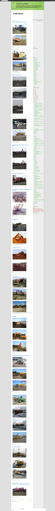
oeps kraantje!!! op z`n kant (16, 247)
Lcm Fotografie (35, 59)
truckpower (35, 73)
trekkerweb (35, 77)
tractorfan (35, 80)
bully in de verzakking (36, 169)
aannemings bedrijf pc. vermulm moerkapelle (39, 129)
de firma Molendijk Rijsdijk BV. (37, 194)
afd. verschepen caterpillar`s (16, 446)
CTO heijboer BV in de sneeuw (37, 195)
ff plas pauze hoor (36, 130)
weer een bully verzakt (36, 153)
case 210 (35, 198)
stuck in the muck (36, 61)
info (34, 155)
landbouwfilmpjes (36, 69)
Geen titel (35, 133)
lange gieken (35, 76)
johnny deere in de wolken (37, 170)
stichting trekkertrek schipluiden (37, 66)
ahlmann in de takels (36, 167)
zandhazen (35, 74)
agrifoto (35, 78)
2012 (34, 90)
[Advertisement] (29, 16)
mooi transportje (36, 163)
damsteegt (35, 84)
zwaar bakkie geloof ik (36, 192)
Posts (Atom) (17, 501)
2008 (34, 93)
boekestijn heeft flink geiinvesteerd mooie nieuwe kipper (20, 355)
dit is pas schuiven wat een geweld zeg (38, 125)
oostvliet (35, 156)
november (36, 96)
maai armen (35, 63)
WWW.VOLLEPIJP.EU (22, 3)
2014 (34, 89)
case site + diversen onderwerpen (37, 81)
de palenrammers (36, 65)
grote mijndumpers (15, 219)
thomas (35, 207)
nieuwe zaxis (14, 316)
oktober (35, 97)
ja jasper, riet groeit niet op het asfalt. (38, 182)
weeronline (35, 70)
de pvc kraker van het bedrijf (37, 176)
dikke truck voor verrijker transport (17, 173)
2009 (34, 92)
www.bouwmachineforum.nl (37, 62)
